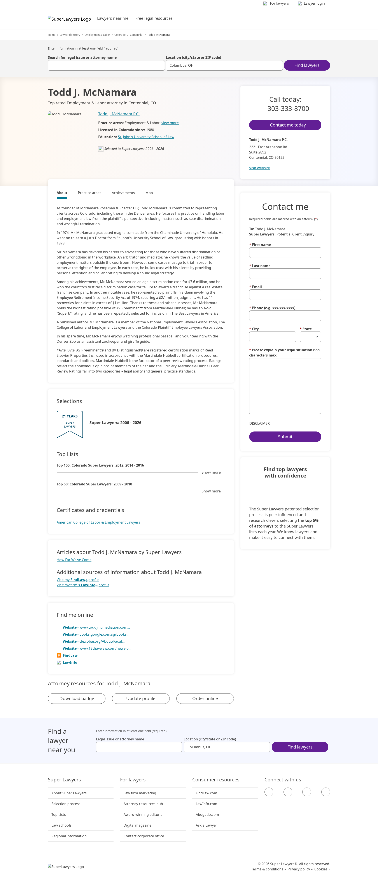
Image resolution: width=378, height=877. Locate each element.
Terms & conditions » (268, 869)
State (306, 328)
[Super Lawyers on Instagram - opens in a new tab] (288, 792)
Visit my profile (78, 579)
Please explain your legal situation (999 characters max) (284, 353)
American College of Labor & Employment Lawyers (98, 522)
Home (51, 35)
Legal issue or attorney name (120, 739)
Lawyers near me (112, 18)
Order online (205, 698)
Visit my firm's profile (83, 585)
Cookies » (322, 869)
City (254, 328)
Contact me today (288, 125)
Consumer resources (216, 780)
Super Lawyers (64, 780)
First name (260, 244)
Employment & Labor (97, 35)
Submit (285, 437)
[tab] (62, 193)
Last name (259, 265)
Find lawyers (307, 65)
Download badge (77, 698)
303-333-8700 (288, 108)
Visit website (259, 168)
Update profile (140, 698)
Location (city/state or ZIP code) (193, 57)
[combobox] (106, 65)
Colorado (120, 35)
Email (255, 286)
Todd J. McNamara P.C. (119, 113)
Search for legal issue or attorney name (82, 57)
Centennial (136, 35)
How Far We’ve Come (74, 559)
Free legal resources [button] (154, 18)
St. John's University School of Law (146, 136)
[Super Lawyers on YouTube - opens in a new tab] (306, 792)
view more (170, 122)
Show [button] (211, 472)
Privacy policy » (300, 869)
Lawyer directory (70, 35)
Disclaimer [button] (259, 423)
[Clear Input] (159, 65)
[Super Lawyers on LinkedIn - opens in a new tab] (325, 792)
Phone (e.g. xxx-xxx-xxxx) (272, 307)
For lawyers (133, 780)
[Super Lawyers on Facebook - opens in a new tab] (268, 792)
